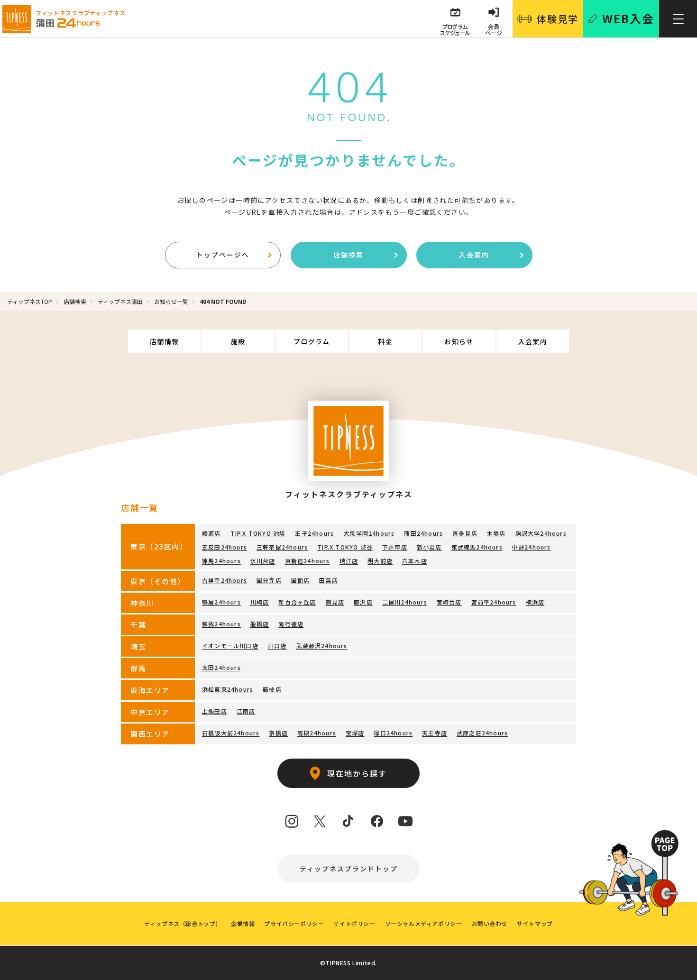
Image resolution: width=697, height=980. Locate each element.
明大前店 (380, 561)
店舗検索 (348, 254)
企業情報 (243, 923)
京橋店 (278, 733)
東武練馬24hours (477, 547)
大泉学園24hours (368, 533)
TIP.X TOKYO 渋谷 (345, 547)
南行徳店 (290, 624)
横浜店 (535, 602)
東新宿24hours (307, 561)
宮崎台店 (449, 602)
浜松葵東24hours (227, 689)
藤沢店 (363, 602)
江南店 (246, 711)
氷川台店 (262, 561)
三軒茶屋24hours (282, 547)
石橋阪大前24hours (230, 733)
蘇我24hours (221, 624)
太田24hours (221, 667)
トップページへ (222, 254)
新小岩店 (429, 547)
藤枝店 (272, 689)
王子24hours (314, 533)
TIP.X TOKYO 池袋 (258, 533)
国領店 (300, 580)
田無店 (328, 580)
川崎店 (259, 602)
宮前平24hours (493, 602)
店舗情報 (164, 341)
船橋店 (259, 624)
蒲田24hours (423, 533)
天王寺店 (434, 733)
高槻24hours (316, 733)
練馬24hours (221, 561)
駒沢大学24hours (541, 533)
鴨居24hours (221, 602)
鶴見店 (335, 602)
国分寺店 (269, 580)
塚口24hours (393, 733)
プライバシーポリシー (294, 923)
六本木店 (414, 561)
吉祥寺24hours (224, 580)
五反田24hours (224, 547)
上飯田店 (214, 711)
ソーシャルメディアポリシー (423, 923)
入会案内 (474, 254)
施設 (238, 341)
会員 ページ (493, 29)
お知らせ (459, 341)
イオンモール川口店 (230, 645)
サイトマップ (535, 923)
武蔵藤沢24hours (321, 645)
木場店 (496, 533)
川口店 (277, 645)
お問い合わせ (490, 923)
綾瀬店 (211, 533)
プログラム (311, 341)
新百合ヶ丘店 (297, 602)
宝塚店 (355, 733)
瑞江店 (348, 561)
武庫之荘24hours (482, 733)
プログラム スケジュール (455, 29)
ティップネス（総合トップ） (182, 923)
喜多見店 (464, 533)
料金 (385, 341)
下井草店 (394, 547)
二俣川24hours (404, 602)
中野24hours (531, 547)
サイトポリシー (354, 923)
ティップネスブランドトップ (349, 868)
